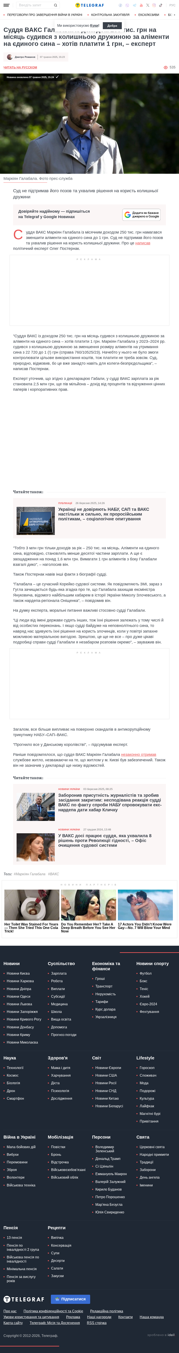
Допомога (59, 1027)
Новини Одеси (18, 996)
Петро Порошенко (110, 1197)
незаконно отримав (138, 754)
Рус (172, 5)
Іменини (146, 1185)
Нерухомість (105, 994)
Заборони (148, 1170)
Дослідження (61, 1098)
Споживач (148, 1075)
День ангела (150, 1177)
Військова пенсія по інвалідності (23, 1259)
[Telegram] (134, 5)
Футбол (145, 973)
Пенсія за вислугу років (21, 1279)
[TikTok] (160, 5)
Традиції (146, 1162)
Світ (96, 1058)
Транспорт (103, 986)
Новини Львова (19, 1004)
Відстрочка (60, 1162)
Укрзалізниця (106, 1017)
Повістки (58, 1147)
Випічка (57, 1237)
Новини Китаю (107, 1098)
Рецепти (56, 1227)
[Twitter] (148, 5)
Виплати (58, 989)
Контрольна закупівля (110, 15)
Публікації (65, 503)
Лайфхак (147, 1106)
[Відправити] (55, 5)
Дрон (11, 1091)
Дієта (55, 1083)
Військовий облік (64, 1177)
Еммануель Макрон (111, 1174)
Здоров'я (58, 1058)
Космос (13, 1075)
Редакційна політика (106, 1311)
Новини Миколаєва (22, 1042)
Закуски (57, 1276)
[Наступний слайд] (174, 15)
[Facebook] (120, 5)
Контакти (125, 1317)
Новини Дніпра (19, 989)
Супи (55, 1253)
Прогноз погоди (63, 1035)
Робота (57, 981)
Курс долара (105, 1009)
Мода (144, 1083)
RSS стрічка (97, 1323)
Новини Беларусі (109, 1106)
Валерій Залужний (110, 1182)
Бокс (143, 981)
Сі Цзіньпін (104, 1166)
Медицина (59, 1004)
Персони (101, 1137)
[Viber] (127, 5)
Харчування (61, 1075)
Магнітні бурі (150, 1114)
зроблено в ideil (161, 1335)
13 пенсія (14, 1237)
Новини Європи (108, 1068)
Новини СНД (105, 1091)
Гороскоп (147, 1068)
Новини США (106, 1075)
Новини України (69, 789)
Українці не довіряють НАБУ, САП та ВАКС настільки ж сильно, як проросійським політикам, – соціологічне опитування (103, 514)
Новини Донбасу (20, 1027)
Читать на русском (20, 67)
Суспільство (61, 963)
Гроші (100, 979)
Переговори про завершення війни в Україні (44, 15)
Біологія (13, 1083)
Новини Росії (105, 1083)
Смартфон (15, 1098)
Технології (15, 1068)
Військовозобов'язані (68, 1170)
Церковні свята (152, 1147)
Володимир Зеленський (104, 1149)
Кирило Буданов (108, 1189)
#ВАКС (53, 874)
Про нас (10, 1311)
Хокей (145, 996)
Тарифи (101, 1002)
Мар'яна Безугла (108, 1204)
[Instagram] (154, 5)
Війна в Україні (19, 1137)
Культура (147, 1098)
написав (142, 243)
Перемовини (17, 1162)
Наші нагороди (99, 1317)
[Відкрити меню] (6, 5)
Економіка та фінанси (106, 966)
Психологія (60, 1091)
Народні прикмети (154, 1154)
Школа (56, 1012)
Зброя (12, 1170)
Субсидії (58, 996)
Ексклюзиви (148, 15)
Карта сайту (13, 1323)
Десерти (58, 1261)
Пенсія (10, 1227)
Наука (9, 1058)
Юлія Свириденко (109, 1212)
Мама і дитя (60, 1068)
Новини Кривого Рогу (24, 1019)
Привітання (149, 1121)
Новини (11, 963)
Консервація (61, 1245)
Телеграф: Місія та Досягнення (55, 1323)
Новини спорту (152, 963)
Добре (112, 25)
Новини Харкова (20, 981)
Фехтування (149, 1012)
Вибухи (13, 1154)
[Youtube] (141, 5)
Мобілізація (60, 1137)
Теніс (144, 989)
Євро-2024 (148, 1004)
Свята (142, 1137)
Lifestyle (145, 1058)
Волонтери (15, 1177)
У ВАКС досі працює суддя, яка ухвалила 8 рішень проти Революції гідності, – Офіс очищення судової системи (104, 840)
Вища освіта (61, 1019)
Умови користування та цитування (31, 1317)
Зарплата (59, 973)
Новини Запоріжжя (22, 1012)
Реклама (73, 1317)
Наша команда (152, 1317)
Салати (57, 1268)
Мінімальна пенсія (22, 1269)
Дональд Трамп (107, 1159)
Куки (94, 25)
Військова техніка (21, 1185)
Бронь (56, 1154)
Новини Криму (18, 1035)
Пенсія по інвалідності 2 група (23, 1247)
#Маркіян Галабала (29, 874)
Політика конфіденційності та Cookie (53, 1311)
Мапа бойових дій (21, 1147)
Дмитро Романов (25, 57)
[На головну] (89, 5)
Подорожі (147, 1091)
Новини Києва (18, 973)
